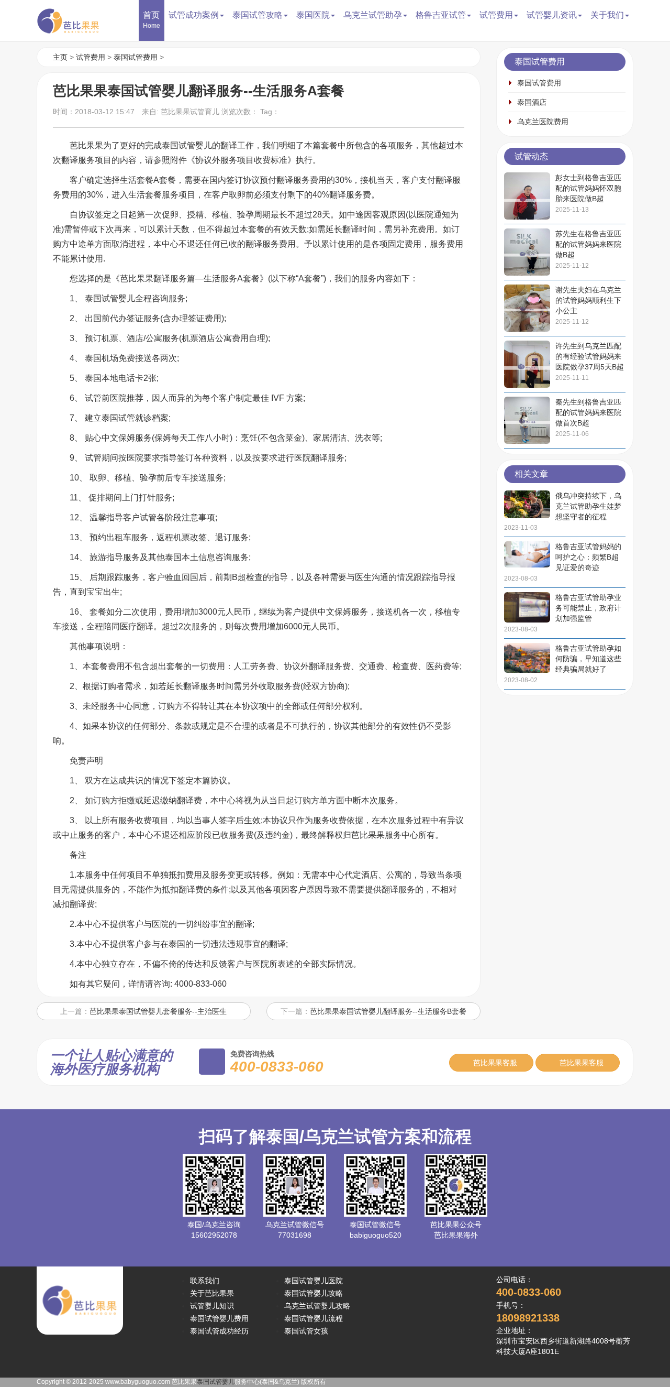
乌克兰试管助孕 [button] (372, 14)
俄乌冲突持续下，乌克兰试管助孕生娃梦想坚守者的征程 (588, 506)
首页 (151, 19)
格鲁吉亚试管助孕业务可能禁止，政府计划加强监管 (588, 607)
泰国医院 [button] (313, 14)
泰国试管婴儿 (215, 1381)
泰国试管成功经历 (219, 1331)
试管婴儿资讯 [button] (552, 14)
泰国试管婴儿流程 (313, 1318)
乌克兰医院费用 (542, 121)
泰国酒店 (531, 102)
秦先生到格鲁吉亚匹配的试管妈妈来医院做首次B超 (588, 412)
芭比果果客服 (494, 1062)
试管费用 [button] (496, 14)
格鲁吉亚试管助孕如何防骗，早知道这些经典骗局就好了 (588, 658)
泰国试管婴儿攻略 (313, 1293)
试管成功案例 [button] (194, 14)
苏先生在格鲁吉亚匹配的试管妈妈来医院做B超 (588, 244)
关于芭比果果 (212, 1293)
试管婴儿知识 (212, 1306)
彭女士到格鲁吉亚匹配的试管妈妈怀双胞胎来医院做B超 (588, 188)
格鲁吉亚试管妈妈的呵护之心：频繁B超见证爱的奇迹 (588, 557)
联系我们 (204, 1280)
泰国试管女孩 (306, 1331)
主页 (60, 57)
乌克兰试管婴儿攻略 (317, 1306)
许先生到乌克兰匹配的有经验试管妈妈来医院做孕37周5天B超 (589, 356)
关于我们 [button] (607, 14)
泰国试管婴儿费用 (219, 1318)
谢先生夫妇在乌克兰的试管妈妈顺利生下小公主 (588, 300)
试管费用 (90, 57)
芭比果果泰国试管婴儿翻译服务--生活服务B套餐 (388, 1011)
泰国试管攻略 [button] (257, 14)
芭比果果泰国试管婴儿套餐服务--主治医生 (158, 1011)
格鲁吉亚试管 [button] (441, 14)
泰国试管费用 (136, 57)
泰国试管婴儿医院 (313, 1280)
